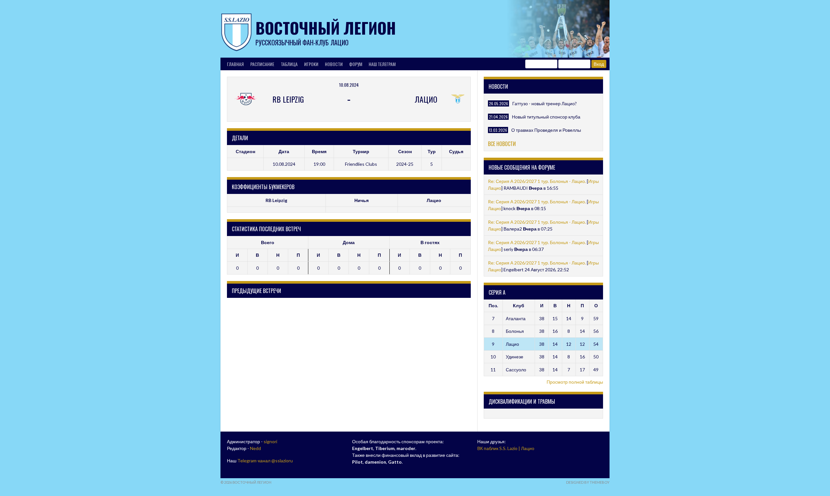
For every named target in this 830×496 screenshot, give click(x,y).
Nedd (255, 448)
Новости (334, 64)
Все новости (502, 144)
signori (270, 441)
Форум (355, 64)
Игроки (311, 64)
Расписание (262, 64)
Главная (235, 64)
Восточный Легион (325, 27)
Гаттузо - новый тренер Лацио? (544, 103)
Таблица (289, 64)
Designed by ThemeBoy (588, 482)
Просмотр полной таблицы (575, 382)
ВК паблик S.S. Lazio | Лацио (505, 448)
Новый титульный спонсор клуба (546, 116)
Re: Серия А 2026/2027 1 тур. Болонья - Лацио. (537, 181)
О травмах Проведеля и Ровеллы (546, 130)
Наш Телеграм (382, 64)
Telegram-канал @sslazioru (265, 460)
